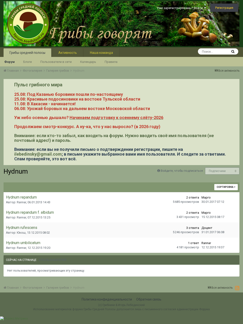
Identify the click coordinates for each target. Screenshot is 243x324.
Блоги (27, 62)
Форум (9, 62)
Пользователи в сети (56, 62)
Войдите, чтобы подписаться (182, 170)
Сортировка (225, 187)
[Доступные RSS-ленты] (237, 288)
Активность (67, 53)
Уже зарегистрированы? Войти (180, 8)
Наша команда (101, 53)
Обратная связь (148, 299)
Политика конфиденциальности (107, 299)
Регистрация (224, 7)
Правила (111, 62)
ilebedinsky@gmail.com (38, 154)
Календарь (88, 62)
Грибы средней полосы (27, 53)
